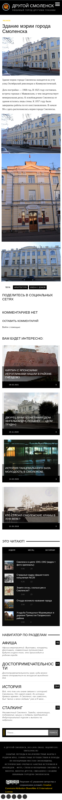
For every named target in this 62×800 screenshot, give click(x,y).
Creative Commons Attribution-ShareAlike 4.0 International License (28, 788)
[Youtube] (19, 796)
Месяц (31, 550)
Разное (7, 21)
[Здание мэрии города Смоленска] (31, 57)
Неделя (12, 550)
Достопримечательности (30, 666)
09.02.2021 (14, 385)
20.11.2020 (14, 432)
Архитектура (20, 287)
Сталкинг (30, 708)
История (30, 687)
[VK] (3, 796)
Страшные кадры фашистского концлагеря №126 (33, 576)
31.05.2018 (14, 526)
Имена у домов (37, 287)
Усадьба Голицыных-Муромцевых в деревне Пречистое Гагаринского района (35, 615)
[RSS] (25, 796)
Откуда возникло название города (34, 600)
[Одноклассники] (8, 796)
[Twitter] (14, 796)
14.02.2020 (14, 479)
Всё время (50, 550)
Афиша (30, 643)
